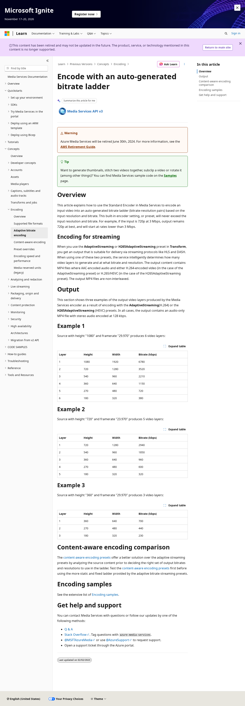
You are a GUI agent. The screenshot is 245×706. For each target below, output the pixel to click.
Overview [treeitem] (17, 156)
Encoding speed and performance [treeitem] (27, 258)
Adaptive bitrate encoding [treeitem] (24, 233)
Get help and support (212, 95)
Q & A (69, 629)
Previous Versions (81, 64)
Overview (205, 71)
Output (203, 76)
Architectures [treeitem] (19, 333)
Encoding (120, 64)
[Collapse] (47, 61)
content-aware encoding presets (87, 557)
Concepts (103, 64)
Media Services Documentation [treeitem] (27, 76)
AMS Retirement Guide (77, 147)
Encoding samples (105, 594)
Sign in (235, 33)
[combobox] (26, 68)
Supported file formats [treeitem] (28, 223)
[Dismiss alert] (237, 8)
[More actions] (184, 64)
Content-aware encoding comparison (215, 83)
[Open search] (226, 33)
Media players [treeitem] (20, 184)
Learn (61, 64)
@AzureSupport (117, 640)
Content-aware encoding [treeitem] (30, 242)
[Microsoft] (7, 33)
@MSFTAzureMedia (78, 640)
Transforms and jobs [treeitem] (24, 202)
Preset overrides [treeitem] (24, 249)
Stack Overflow (76, 634)
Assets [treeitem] (15, 177)
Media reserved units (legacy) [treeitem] (27, 270)
